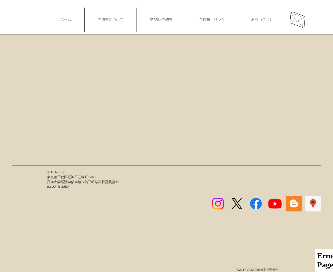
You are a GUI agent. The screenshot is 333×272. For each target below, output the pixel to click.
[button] (111, 20)
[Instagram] (218, 203)
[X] (237, 203)
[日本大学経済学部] (313, 203)
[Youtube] (275, 203)
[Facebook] (256, 203)
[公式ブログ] (294, 203)
